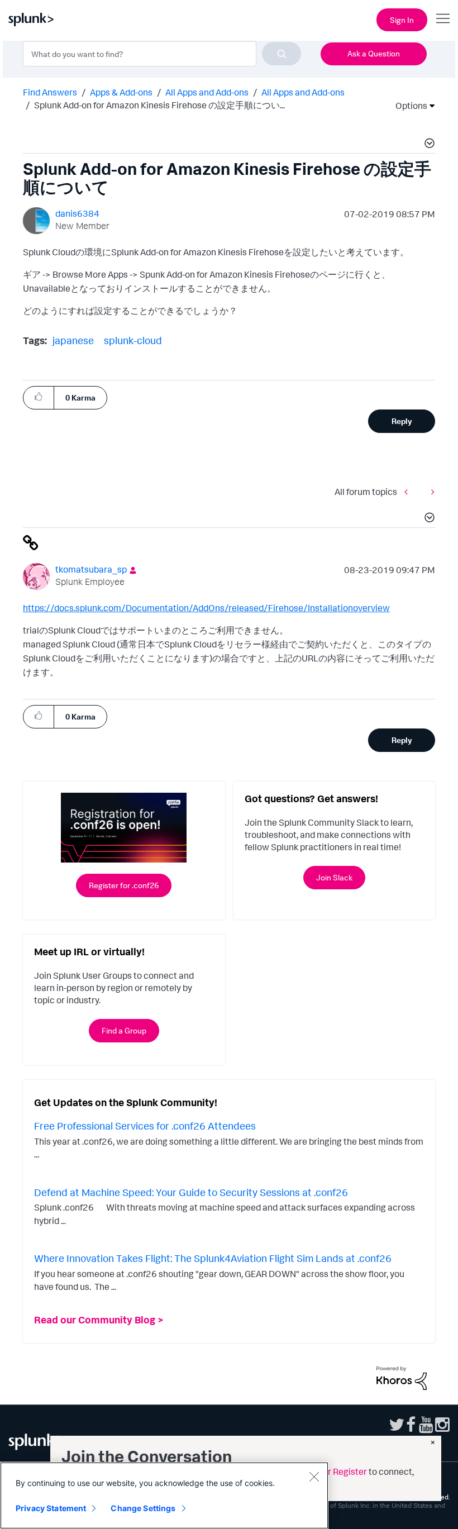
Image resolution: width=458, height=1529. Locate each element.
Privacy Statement (51, 1508)
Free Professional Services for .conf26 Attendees (145, 1126)
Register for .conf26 (124, 885)
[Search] (281, 53)
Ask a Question (373, 53)
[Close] (313, 1476)
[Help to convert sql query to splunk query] (409, 491)
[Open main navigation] (443, 18)
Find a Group (124, 1030)
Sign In (402, 20)
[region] (164, 1495)
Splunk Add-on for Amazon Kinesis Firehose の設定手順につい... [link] (159, 105)
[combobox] (162, 53)
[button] (428, 144)
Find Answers (50, 92)
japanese (73, 340)
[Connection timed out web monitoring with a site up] (430, 491)
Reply (402, 421)
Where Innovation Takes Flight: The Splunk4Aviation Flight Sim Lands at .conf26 (213, 1258)
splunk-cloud (133, 340)
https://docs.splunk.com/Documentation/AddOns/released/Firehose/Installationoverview (206, 607)
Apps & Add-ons (121, 92)
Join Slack (334, 877)
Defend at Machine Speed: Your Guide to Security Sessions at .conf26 (191, 1192)
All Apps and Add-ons (207, 92)
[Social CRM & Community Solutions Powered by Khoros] (401, 1377)
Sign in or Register (330, 1471)
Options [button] (407, 105)
